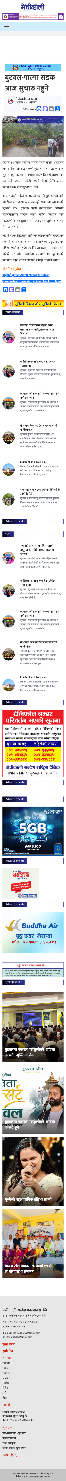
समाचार (6, 1363)
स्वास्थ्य (5, 1383)
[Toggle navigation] (6, 26)
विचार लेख (7, 1378)
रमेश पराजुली (9, 1443)
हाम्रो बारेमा (8, 1344)
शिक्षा (4, 1398)
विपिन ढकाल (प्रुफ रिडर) (14, 1448)
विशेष (5, 1388)
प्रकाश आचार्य (9, 1438)
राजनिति (6, 1373)
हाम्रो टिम (7, 1351)
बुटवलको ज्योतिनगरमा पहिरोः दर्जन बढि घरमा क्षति (31, 281)
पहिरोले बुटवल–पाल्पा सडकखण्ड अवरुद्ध (26, 275)
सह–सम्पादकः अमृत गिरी (14, 1433)
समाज (5, 1368)
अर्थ (4, 1393)
